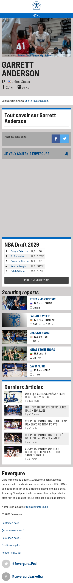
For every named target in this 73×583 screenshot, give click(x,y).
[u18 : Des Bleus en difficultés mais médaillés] (13, 409)
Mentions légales (11, 545)
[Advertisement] (36, 198)
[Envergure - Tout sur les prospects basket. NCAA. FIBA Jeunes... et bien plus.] (36, 5)
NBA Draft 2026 (21, 244)
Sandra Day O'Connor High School (34, 55)
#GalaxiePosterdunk (36, 506)
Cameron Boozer (20, 261)
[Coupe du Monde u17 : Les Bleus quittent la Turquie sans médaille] (13, 451)
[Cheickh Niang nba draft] (14, 336)
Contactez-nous (10, 522)
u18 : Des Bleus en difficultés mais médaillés (45, 408)
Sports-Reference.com (36, 100)
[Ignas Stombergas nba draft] (14, 353)
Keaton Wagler (19, 266)
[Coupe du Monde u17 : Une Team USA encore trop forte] (13, 423)
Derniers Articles (23, 387)
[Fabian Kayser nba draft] (14, 319)
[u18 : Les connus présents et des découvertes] (13, 396)
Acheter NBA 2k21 (11, 552)
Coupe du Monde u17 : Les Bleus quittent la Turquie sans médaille (43, 452)
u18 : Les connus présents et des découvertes (45, 395)
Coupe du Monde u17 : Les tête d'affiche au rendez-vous (45, 436)
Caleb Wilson (18, 271)
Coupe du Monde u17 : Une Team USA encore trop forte (46, 422)
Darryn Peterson (20, 251)
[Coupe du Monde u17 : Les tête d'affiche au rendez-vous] (13, 437)
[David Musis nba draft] (14, 370)
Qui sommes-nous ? (13, 530)
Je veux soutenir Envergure (26, 154)
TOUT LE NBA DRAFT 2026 (36, 280)
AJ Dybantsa (17, 256)
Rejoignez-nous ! (11, 537)
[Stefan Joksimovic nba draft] (14, 302)
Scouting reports (20, 292)
